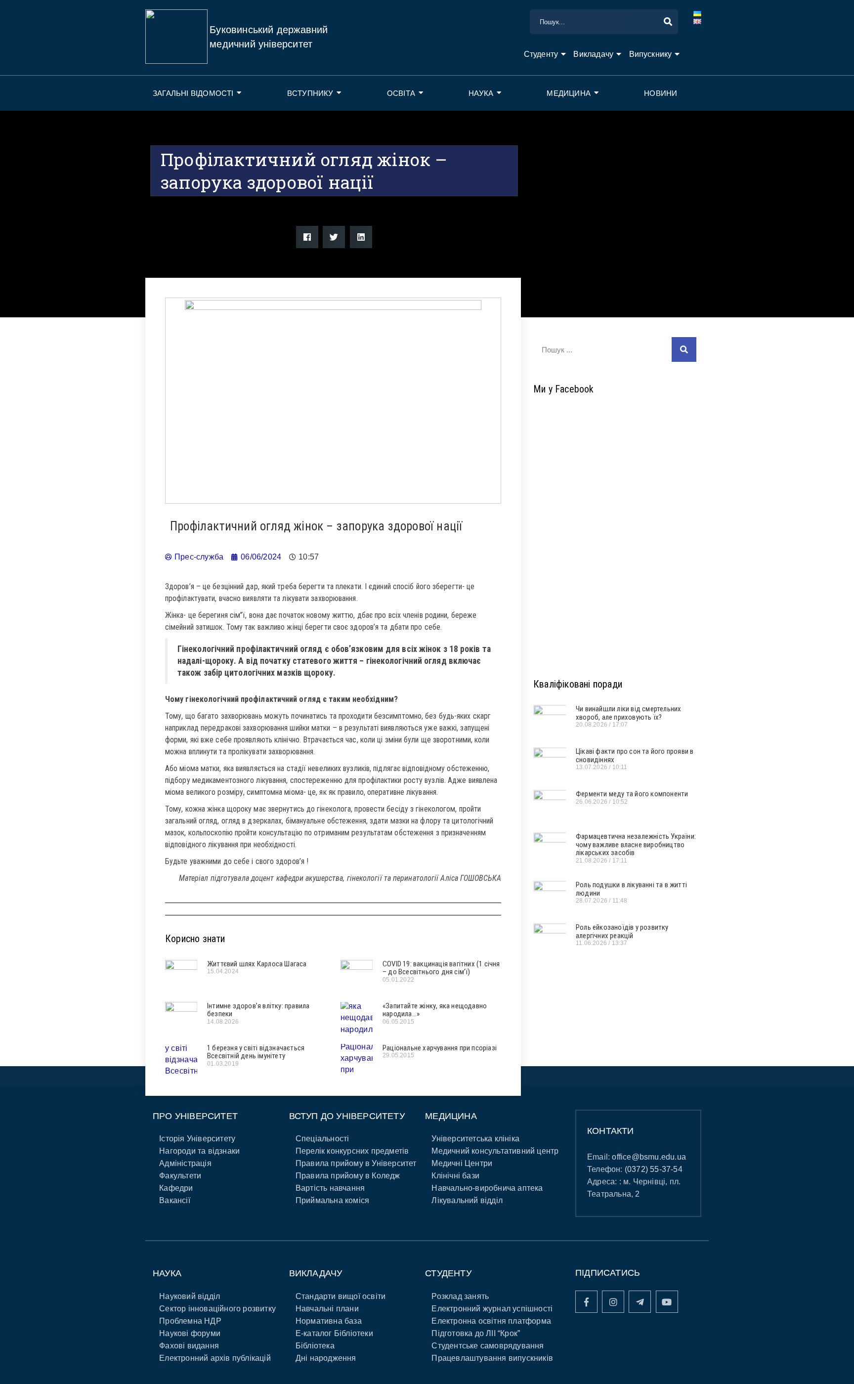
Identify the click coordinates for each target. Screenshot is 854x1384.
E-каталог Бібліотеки (334, 1333)
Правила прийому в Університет (356, 1163)
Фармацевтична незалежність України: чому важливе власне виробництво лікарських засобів (636, 844)
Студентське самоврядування (487, 1345)
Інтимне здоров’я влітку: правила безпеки (258, 1010)
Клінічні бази (455, 1175)
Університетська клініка (475, 1138)
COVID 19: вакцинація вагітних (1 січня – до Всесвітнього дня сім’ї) (441, 968)
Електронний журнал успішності (492, 1308)
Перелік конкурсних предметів (352, 1151)
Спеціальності (322, 1138)
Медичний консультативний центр (494, 1151)
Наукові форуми (189, 1333)
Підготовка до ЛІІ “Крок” (475, 1333)
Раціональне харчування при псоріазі (440, 1047)
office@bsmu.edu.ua (649, 1157)
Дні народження (326, 1358)
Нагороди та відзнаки (199, 1151)
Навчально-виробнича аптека (487, 1188)
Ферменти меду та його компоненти (632, 793)
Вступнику (310, 93)
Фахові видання (189, 1345)
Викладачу (593, 54)
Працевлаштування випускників (492, 1358)
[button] (307, 237)
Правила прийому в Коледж (348, 1175)
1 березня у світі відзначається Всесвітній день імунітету (255, 1052)
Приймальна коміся (332, 1200)
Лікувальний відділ (467, 1200)
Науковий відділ (189, 1296)
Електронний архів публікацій (215, 1358)
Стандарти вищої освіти (340, 1296)
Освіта (401, 93)
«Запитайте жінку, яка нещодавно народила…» (435, 1010)
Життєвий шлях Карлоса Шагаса (257, 963)
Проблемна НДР (190, 1321)
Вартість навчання (330, 1188)
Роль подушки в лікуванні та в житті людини (631, 889)
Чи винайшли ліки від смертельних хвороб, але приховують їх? (628, 713)
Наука (481, 93)
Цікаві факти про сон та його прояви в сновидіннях (634, 755)
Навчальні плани (327, 1308)
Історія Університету (197, 1138)
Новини (660, 93)
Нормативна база (329, 1321)
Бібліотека (315, 1345)
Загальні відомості (193, 93)
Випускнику (650, 54)
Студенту (541, 54)
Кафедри (176, 1188)
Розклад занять (460, 1296)
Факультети (180, 1175)
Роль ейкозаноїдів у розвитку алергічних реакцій (622, 931)
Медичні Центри (461, 1163)
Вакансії (174, 1200)
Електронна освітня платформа (491, 1321)
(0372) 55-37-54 (654, 1169)
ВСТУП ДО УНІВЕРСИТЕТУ (347, 1116)
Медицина (569, 93)
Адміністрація (185, 1163)
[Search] (684, 349)
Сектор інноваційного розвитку (217, 1308)
